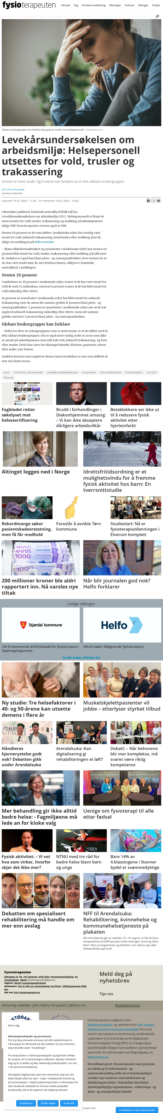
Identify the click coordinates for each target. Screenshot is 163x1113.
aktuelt (152, 372)
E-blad (156, 5)
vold (7, 372)
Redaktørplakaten (100, 1025)
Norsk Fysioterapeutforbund (30, 982)
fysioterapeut (134, 372)
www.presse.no (98, 1057)
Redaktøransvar (127, 1005)
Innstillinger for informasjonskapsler (137, 1110)
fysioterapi (89, 372)
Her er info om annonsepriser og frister (39, 986)
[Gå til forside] (29, 5)
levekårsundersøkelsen (62, 372)
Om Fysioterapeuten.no (27, 992)
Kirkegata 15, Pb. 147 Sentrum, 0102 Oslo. (27, 976)
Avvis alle (69, 1103)
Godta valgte (48, 1103)
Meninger (115, 5)
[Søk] (157, 16)
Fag (76, 5)
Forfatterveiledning (94, 5)
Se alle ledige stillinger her (81, 657)
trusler (9, 377)
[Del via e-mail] (158, 200)
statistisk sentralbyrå (28, 372)
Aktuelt (65, 5)
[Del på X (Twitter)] (153, 200)
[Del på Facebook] (148, 200)
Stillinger (143, 5)
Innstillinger (26, 1103)
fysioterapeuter (110, 372)
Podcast (129, 5)
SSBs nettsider (44, 242)
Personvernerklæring (62, 976)
